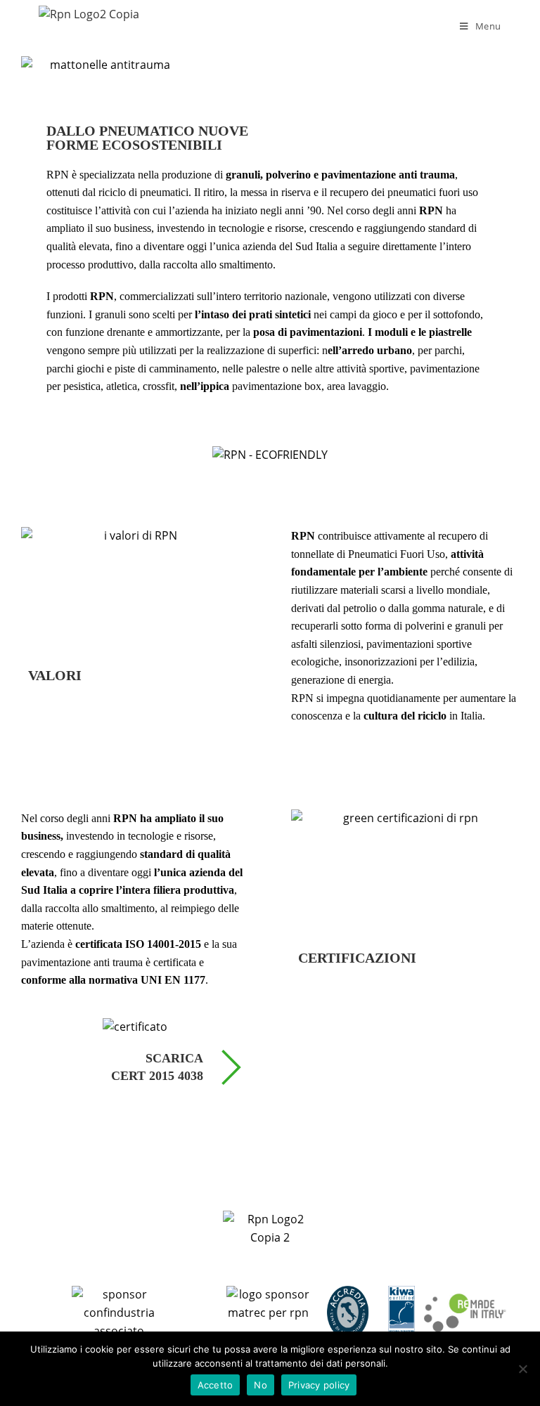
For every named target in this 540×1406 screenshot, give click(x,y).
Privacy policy (319, 1385)
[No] (522, 1369)
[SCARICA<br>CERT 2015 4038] (231, 1069)
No (260, 1385)
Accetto (215, 1385)
